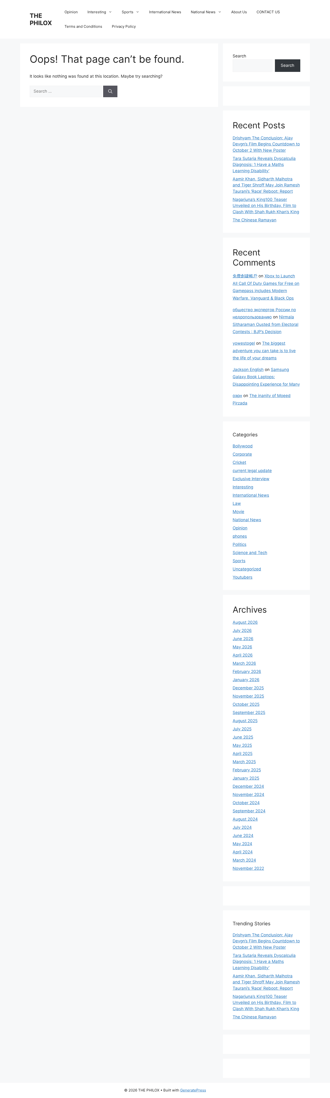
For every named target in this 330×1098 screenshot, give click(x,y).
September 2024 (249, 811)
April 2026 (243, 655)
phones (240, 536)
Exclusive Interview (251, 478)
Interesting (96, 12)
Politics (239, 544)
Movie (238, 511)
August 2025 (245, 720)
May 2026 (242, 647)
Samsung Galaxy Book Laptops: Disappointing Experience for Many (266, 377)
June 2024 (243, 835)
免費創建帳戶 (245, 276)
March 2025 (244, 761)
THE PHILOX (41, 19)
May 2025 (242, 745)
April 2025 (242, 753)
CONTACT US (268, 12)
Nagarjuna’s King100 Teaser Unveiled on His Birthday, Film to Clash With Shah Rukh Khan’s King (266, 205)
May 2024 (242, 843)
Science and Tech (250, 552)
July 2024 (242, 827)
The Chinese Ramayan (254, 220)
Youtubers (242, 577)
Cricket (239, 462)
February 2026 (247, 671)
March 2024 (244, 860)
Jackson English (248, 369)
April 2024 (243, 852)
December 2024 (248, 786)
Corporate (242, 454)
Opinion (71, 12)
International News (165, 12)
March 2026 (244, 663)
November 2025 (248, 696)
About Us (239, 12)
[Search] (110, 91)
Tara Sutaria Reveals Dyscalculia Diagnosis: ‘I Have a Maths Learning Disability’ (264, 164)
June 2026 (243, 638)
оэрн (237, 395)
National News (203, 12)
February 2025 (247, 770)
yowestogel (244, 343)
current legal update (252, 470)
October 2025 (246, 704)
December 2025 (248, 688)
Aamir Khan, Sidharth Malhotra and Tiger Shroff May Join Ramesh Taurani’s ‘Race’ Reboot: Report (266, 185)
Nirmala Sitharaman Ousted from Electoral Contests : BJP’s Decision (265, 324)
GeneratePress (193, 1090)
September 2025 (249, 712)
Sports (127, 12)
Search (239, 56)
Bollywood (243, 446)
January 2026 (246, 679)
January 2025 (246, 778)
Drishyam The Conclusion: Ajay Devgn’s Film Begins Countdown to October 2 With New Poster (266, 144)
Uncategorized (247, 569)
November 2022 (248, 868)
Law (237, 503)
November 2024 (248, 794)
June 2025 (243, 737)
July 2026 (242, 630)
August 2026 (245, 622)
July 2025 (242, 729)
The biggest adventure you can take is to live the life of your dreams (264, 350)
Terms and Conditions (83, 26)
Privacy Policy (124, 26)
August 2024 (245, 819)
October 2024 (246, 802)
